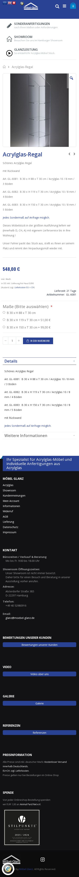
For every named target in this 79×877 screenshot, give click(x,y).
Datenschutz (10, 527)
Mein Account (11, 501)
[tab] (39, 361)
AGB (5, 516)
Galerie (39, 703)
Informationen (11, 506)
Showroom (9, 490)
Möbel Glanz (26, 869)
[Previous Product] (69, 153)
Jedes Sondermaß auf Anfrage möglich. (26, 217)
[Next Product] (74, 153)
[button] (71, 81)
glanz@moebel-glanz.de (20, 618)
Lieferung (8, 521)
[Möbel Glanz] (31, 6)
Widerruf (8, 511)
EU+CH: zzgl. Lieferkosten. (16, 770)
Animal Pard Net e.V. (30, 804)
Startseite (4, 66)
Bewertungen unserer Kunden (39, 645)
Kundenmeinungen (14, 495)
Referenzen (39, 732)
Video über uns (39, 674)
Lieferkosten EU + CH (24, 287)
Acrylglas (8, 485)
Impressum (9, 532)
